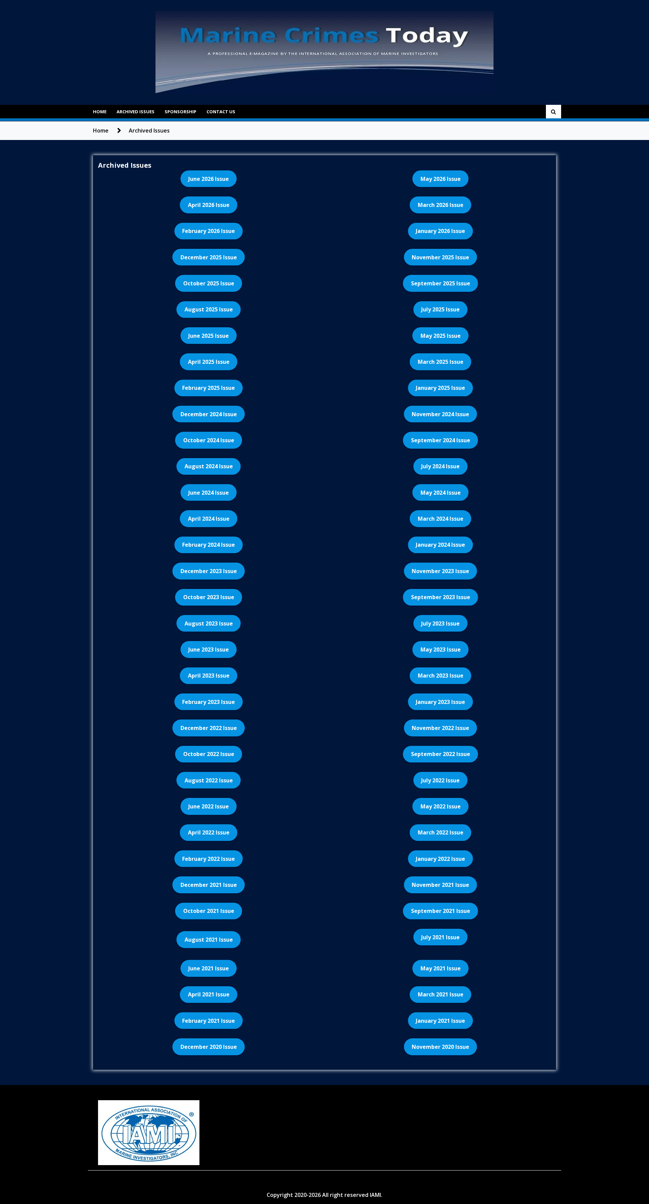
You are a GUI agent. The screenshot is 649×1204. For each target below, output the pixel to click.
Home (99, 112)
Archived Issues (135, 112)
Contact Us (221, 112)
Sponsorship (180, 112)
